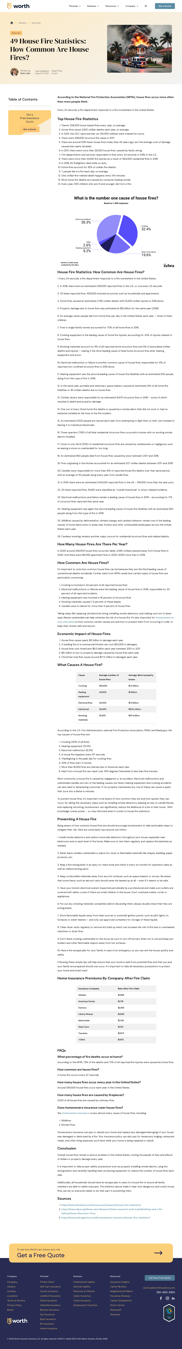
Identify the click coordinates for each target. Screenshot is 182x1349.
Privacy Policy (14, 1305)
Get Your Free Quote (160, 1277)
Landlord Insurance (50, 1295)
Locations (12, 1295)
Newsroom (116, 1309)
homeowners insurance (76, 1113)
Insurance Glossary (120, 1295)
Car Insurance (47, 1314)
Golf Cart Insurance (50, 1286)
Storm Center (117, 1305)
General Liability (81, 1286)
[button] (75, 6)
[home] (18, 6)
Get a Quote (165, 6)
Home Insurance (48, 1328)
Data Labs (25, 73)
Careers (11, 1286)
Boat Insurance (48, 1319)
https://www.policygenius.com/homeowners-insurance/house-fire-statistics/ (105, 1217)
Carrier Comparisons (121, 1300)
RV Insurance (47, 1323)
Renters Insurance (49, 1309)
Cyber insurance (82, 1295)
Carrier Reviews (118, 1286)
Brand (10, 1309)
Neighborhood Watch (121, 1291)
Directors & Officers (84, 1291)
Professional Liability (84, 1281)
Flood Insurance (48, 1300)
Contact (11, 1291)
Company (12, 1281)
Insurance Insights (120, 1281)
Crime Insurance (82, 1300)
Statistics (23, 23)
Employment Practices (85, 1305)
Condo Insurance (49, 1291)
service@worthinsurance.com (159, 1287)
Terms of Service (16, 1300)
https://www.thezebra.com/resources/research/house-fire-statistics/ (101, 1205)
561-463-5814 (166, 1292)
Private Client (47, 1281)
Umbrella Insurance (50, 1305)
